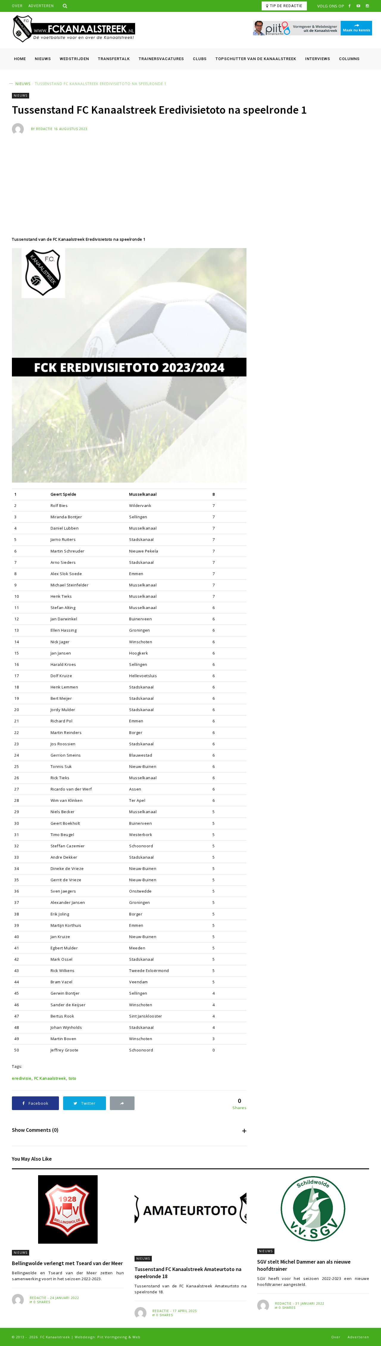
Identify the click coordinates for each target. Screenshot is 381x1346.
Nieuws (43, 59)
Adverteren (41, 6)
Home (20, 59)
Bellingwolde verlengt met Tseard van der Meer (67, 1263)
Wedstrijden (74, 59)
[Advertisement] (190, 179)
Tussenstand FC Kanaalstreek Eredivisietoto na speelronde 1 (101, 83)
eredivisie (21, 1078)
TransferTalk (114, 59)
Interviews (317, 59)
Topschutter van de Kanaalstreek (256, 59)
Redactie (44, 129)
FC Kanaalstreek (50, 1078)
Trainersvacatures (161, 59)
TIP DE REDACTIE (286, 6)
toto (72, 1078)
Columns (349, 59)
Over (17, 6)
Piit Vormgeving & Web (118, 1337)
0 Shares (41, 1302)
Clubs (200, 59)
